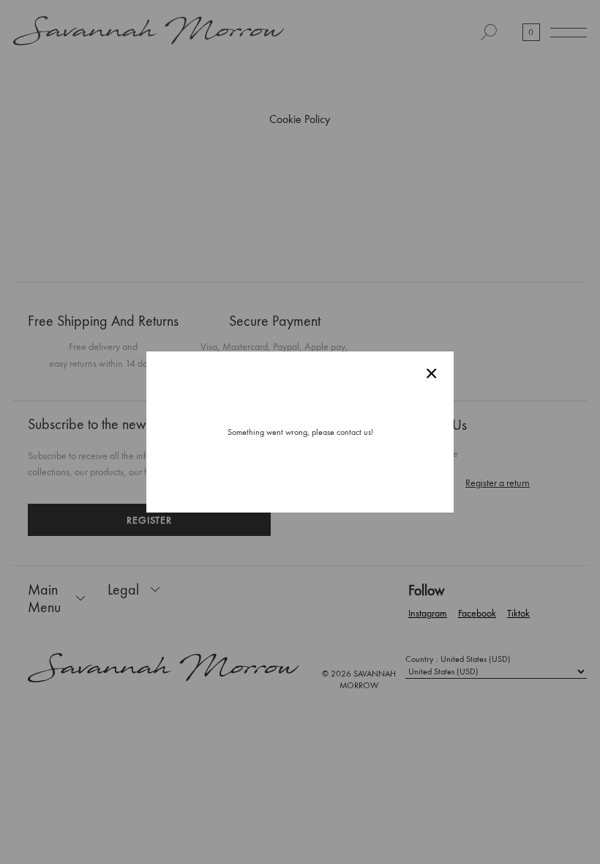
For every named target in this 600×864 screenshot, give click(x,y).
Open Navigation (568, 32)
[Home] (148, 32)
